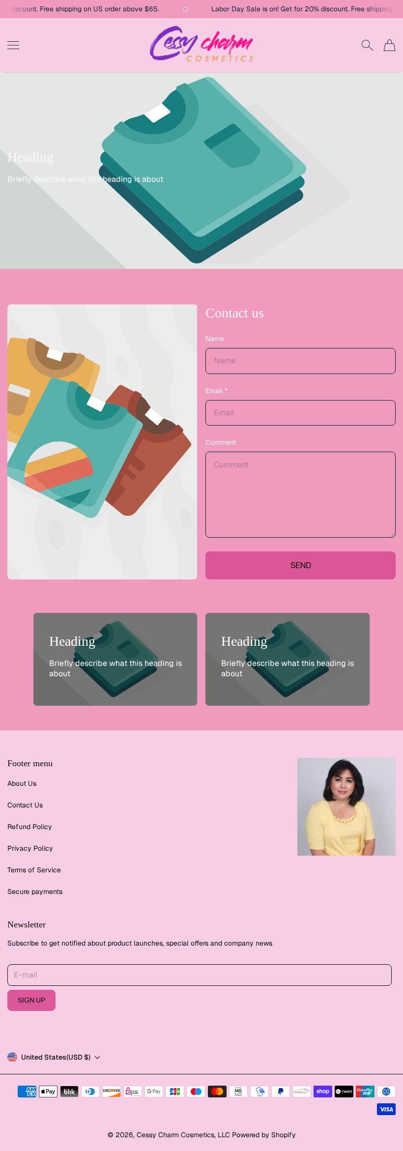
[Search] (367, 45)
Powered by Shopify (264, 1134)
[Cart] (389, 45)
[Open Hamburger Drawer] (13, 45)
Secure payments (34, 891)
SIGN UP (31, 1000)
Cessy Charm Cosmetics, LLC (183, 1134)
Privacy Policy (30, 848)
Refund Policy (29, 826)
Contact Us (25, 805)
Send (300, 565)
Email (216, 390)
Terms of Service (34, 869)
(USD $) (55, 1057)
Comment (220, 442)
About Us (21, 783)
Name (214, 338)
